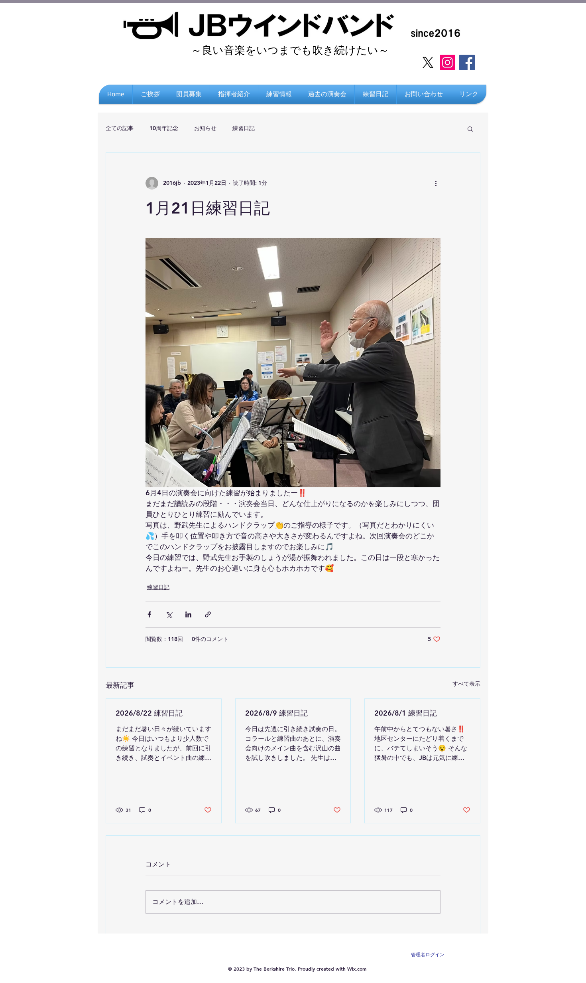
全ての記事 (120, 128)
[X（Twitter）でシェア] (169, 614)
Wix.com (356, 968)
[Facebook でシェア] (149, 614)
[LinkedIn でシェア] (188, 614)
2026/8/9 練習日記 (276, 713)
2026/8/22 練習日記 (149, 713)
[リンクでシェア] (208, 614)
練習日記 (243, 128)
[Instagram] (447, 62)
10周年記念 (163, 128)
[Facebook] (467, 62)
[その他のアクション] (435, 183)
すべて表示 (466, 683)
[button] (468, 94)
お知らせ (205, 128)
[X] (428, 62)
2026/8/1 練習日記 (405, 713)
